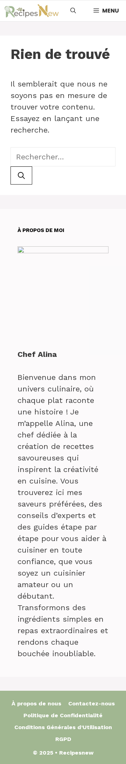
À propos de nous (36, 703)
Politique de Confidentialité (63, 715)
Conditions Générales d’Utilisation (63, 727)
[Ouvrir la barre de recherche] (73, 10)
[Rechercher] (21, 175)
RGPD (63, 739)
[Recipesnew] (31, 10)
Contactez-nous (91, 703)
